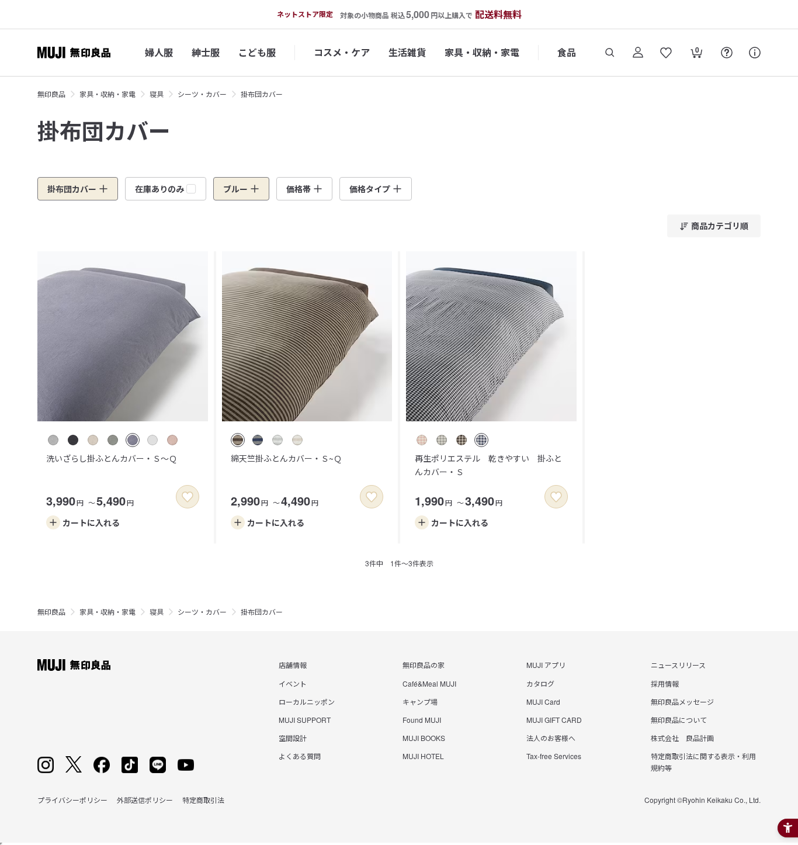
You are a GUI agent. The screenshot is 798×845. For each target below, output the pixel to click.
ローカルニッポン (307, 702)
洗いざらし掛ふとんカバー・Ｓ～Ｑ (111, 458)
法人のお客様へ (550, 738)
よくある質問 (300, 756)
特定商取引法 (203, 800)
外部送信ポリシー (145, 800)
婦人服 (159, 52)
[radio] (53, 440)
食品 (566, 52)
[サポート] (755, 52)
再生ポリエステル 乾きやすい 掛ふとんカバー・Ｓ (488, 464)
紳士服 (206, 52)
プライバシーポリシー (72, 800)
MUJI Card (543, 702)
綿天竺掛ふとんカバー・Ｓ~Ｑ (286, 458)
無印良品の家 (424, 665)
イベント (293, 683)
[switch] (187, 496)
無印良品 (51, 94)
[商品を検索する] (610, 52)
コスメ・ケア (342, 52)
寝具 (157, 94)
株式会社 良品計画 (682, 738)
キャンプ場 (420, 702)
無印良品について (679, 720)
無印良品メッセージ (682, 702)
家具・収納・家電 (482, 52)
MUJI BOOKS (424, 738)
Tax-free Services (553, 756)
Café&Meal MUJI (429, 683)
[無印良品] (73, 665)
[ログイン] (638, 52)
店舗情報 (293, 665)
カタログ (540, 683)
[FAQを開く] (727, 52)
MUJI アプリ (545, 665)
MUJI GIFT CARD (554, 720)
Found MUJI (422, 720)
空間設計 (293, 738)
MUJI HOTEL (423, 756)
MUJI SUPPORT (305, 720)
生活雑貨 (407, 52)
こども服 (257, 52)
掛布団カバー (262, 94)
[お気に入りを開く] (666, 52)
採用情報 (665, 683)
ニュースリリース (678, 665)
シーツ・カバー (202, 94)
